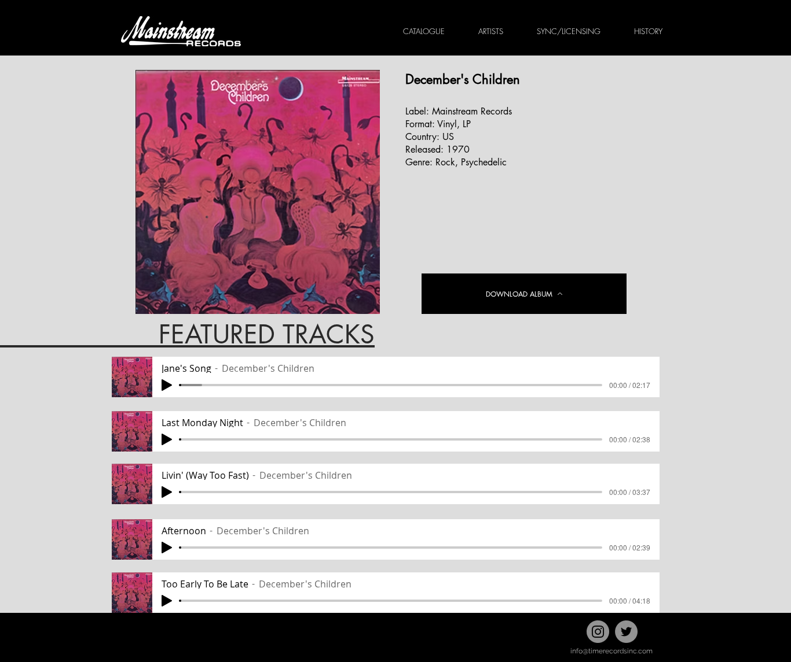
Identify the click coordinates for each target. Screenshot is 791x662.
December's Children (462, 79)
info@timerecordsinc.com (611, 651)
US (448, 137)
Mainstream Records (472, 111)
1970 (458, 149)
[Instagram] (598, 631)
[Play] (167, 385)
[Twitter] (626, 631)
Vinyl (447, 124)
